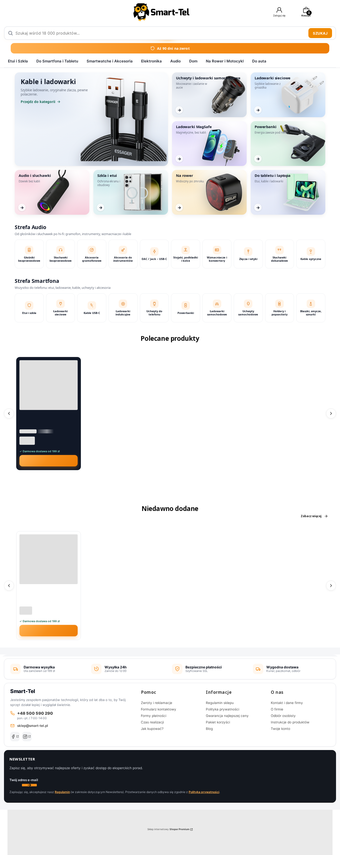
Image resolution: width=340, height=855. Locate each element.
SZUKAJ (320, 33)
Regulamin (62, 792)
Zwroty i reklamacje (156, 703)
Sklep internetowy (168, 829)
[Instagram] (27, 736)
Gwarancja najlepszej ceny (227, 716)
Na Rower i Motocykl (225, 61)
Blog (209, 729)
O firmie (277, 709)
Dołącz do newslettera (29, 785)
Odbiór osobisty (283, 716)
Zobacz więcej (311, 516)
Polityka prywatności (222, 709)
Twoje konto (280, 729)
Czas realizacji (152, 722)
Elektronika (151, 61)
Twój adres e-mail (23, 780)
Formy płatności (153, 716)
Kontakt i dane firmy (287, 703)
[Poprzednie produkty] (9, 413)
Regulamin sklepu (220, 703)
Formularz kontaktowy (158, 709)
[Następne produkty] (331, 413)
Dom (193, 61)
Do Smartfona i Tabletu (57, 61)
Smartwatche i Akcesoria (110, 61)
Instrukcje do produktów (290, 722)
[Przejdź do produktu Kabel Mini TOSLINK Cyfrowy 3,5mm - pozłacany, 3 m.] (48, 385)
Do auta (259, 61)
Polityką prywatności (204, 792)
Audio (175, 61)
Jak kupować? (152, 729)
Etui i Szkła (18, 61)
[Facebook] (15, 736)
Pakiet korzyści (218, 722)
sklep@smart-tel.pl (32, 726)
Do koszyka (52, 460)
